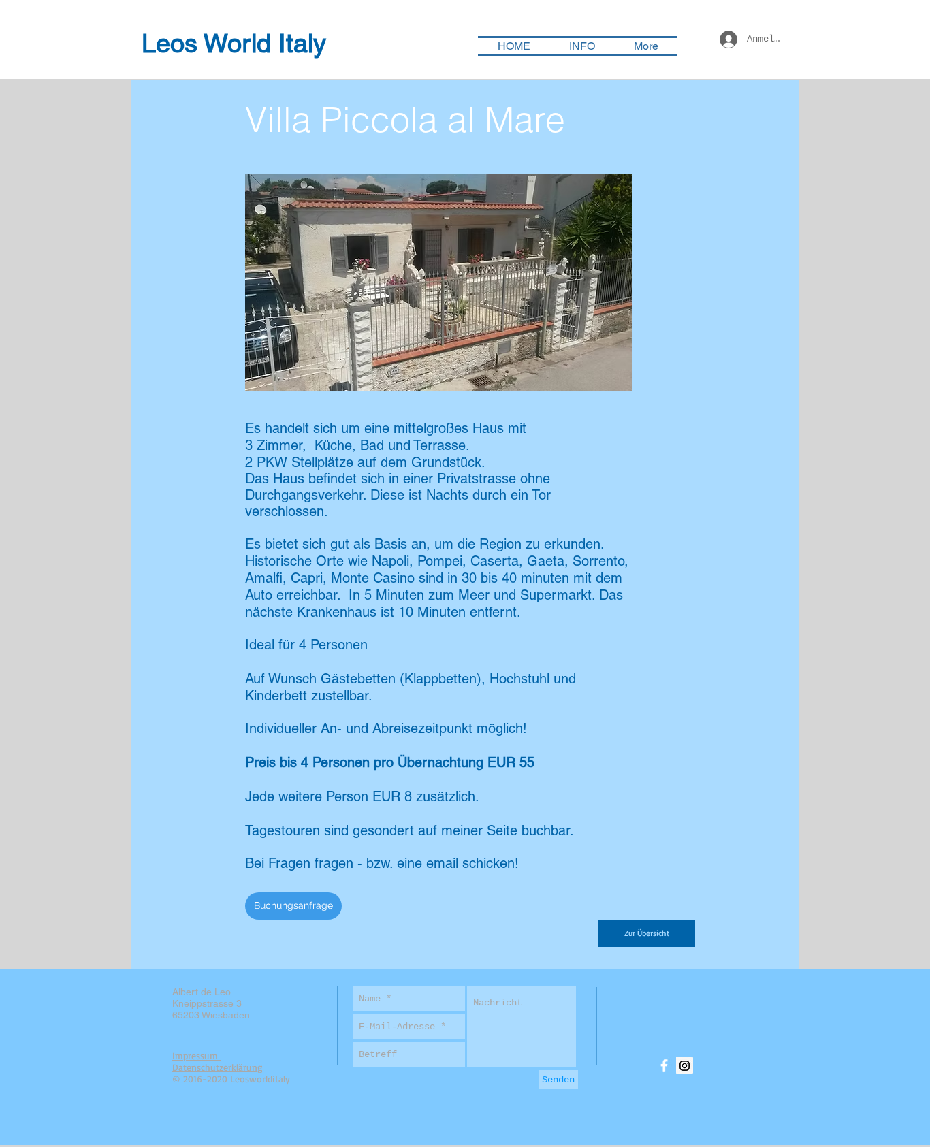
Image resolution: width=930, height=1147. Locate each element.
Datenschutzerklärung (217, 1067)
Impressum (196, 1055)
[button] (438, 282)
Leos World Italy (234, 44)
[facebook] (664, 1065)
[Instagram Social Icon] (684, 1065)
